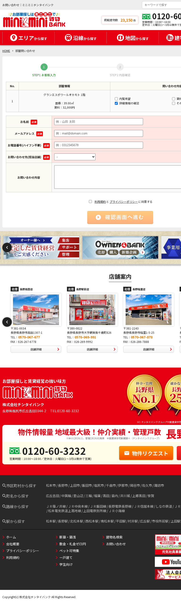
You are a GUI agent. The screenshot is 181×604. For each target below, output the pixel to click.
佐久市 (147, 485)
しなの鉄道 (164, 506)
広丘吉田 (52, 495)
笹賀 (151, 495)
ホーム (11, 537)
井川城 (125, 495)
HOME (6, 51)
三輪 (88, 495)
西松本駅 (92, 521)
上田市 (75, 485)
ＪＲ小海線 (116, 510)
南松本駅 (107, 521)
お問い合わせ (116, 543)
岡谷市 (135, 485)
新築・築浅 (67, 537)
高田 (106, 495)
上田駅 (176, 521)
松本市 (51, 485)
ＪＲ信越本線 (143, 506)
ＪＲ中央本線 (78, 506)
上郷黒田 (138, 495)
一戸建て (66, 557)
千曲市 (111, 485)
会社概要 (12, 543)
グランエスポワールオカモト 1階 (64, 95)
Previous (7, 247)
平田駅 (121, 521)
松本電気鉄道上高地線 (64, 510)
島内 (114, 495)
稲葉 (97, 495)
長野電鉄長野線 (120, 506)
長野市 (63, 485)
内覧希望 (125, 99)
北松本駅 (76, 521)
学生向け (66, 564)
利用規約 (100, 202)
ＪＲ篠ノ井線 (56, 506)
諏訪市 (159, 485)
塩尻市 (99, 485)
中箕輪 (66, 495)
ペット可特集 (69, 550)
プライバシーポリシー (124, 202)
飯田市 (87, 485)
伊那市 (123, 485)
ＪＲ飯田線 (98, 506)
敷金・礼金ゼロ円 (72, 543)
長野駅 (63, 521)
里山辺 (78, 495)
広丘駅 (145, 521)
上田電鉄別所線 (94, 510)
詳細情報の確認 (129, 103)
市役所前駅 (160, 521)
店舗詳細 (36, 349)
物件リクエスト (150, 453)
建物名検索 (114, 537)
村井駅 (133, 521)
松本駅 (51, 521)
